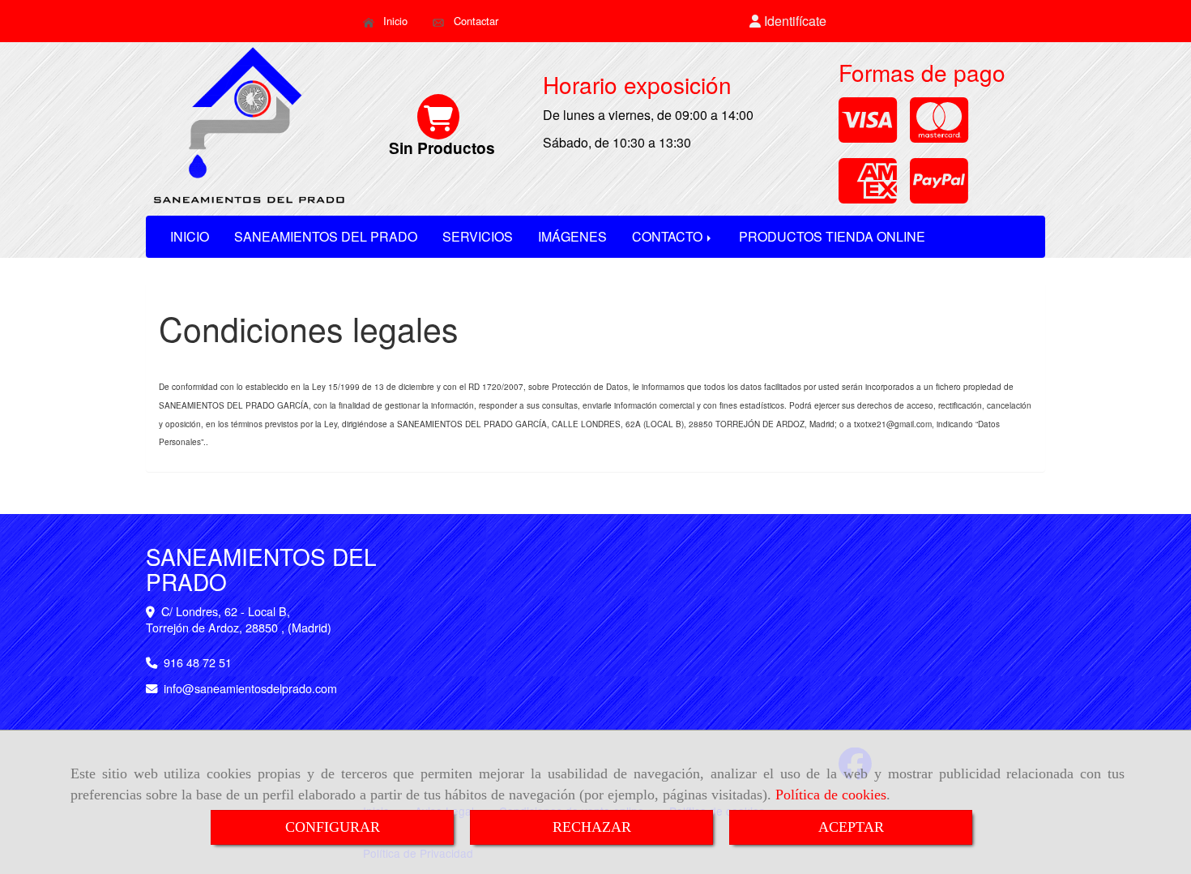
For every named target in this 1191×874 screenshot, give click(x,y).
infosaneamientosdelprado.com (250, 687)
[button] (788, 21)
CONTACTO (669, 236)
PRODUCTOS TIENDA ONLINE (832, 236)
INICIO (189, 236)
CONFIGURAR (332, 827)
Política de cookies (830, 794)
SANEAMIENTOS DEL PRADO (325, 236)
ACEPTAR (851, 827)
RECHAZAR (592, 827)
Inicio (394, 20)
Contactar (474, 20)
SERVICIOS (477, 236)
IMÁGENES (572, 236)
